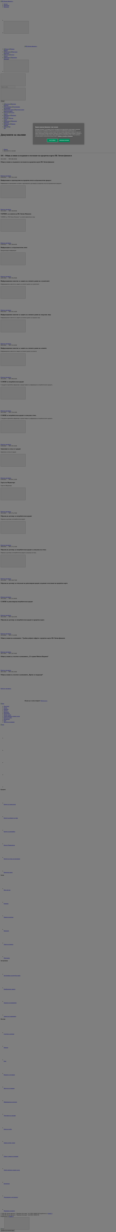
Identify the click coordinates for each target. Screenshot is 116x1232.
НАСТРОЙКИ (52, 140)
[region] (58, 134)
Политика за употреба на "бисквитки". (65, 136)
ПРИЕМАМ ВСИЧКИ (64, 140)
